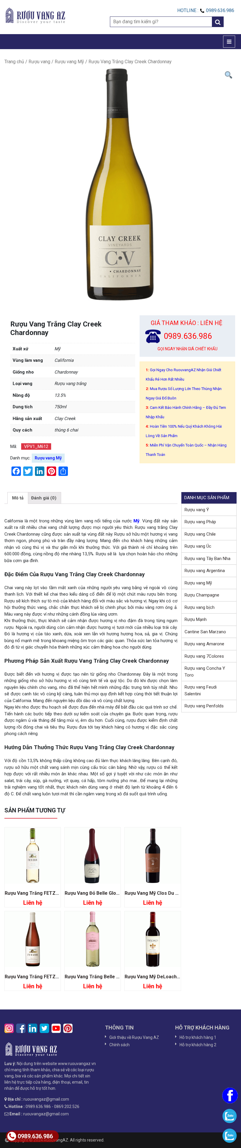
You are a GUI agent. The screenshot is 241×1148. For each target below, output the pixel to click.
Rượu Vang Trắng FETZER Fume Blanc (46, 893)
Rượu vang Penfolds (204, 706)
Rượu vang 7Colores (204, 656)
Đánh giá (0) (43, 498)
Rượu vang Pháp (200, 521)
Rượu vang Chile (200, 534)
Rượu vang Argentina (205, 570)
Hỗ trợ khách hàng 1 (198, 1037)
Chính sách (119, 1044)
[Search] (218, 21)
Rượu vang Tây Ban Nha (207, 558)
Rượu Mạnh (196, 619)
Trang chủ (14, 61)
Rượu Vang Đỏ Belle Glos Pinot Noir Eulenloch (115, 893)
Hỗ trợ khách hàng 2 (198, 1044)
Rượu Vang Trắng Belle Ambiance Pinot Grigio (115, 976)
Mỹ (136, 521)
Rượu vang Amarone (204, 644)
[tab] (17, 498)
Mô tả (18, 498)
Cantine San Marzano (205, 631)
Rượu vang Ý (197, 509)
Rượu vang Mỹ (69, 61)
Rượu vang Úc (198, 546)
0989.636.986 (35, 1136)
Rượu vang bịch (200, 607)
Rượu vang (39, 61)
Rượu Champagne (202, 595)
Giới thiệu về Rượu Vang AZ (134, 1037)
